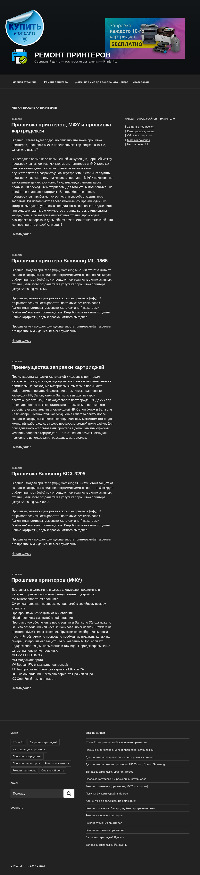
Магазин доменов (138, 140)
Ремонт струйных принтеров (104, 823)
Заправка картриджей (43, 742)
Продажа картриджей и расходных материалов (116, 779)
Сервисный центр (52, 770)
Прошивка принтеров (26, 763)
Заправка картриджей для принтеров (109, 771)
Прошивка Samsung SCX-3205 (48, 473)
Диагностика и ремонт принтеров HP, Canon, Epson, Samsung (125, 764)
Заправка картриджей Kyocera (105, 837)
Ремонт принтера (56, 82)
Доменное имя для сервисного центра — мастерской (112, 82)
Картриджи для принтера (29, 749)
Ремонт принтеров (72, 54)
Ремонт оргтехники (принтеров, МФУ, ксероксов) (117, 786)
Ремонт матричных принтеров (105, 830)
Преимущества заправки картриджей (57, 366)
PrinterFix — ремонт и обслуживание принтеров (116, 742)
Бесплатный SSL (138, 144)
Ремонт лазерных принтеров (104, 815)
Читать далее (21, 234)
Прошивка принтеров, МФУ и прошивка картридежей (61, 127)
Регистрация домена (140, 131)
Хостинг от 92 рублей (140, 126)
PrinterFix (19, 742)
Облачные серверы (139, 135)
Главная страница (24, 82)
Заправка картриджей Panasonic (106, 844)
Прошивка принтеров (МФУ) (46, 579)
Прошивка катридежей (27, 756)
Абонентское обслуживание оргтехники (111, 801)
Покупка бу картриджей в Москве (107, 793)
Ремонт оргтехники (57, 763)
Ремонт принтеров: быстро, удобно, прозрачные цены (120, 808)
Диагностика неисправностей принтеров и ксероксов (119, 757)
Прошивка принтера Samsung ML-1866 (59, 260)
